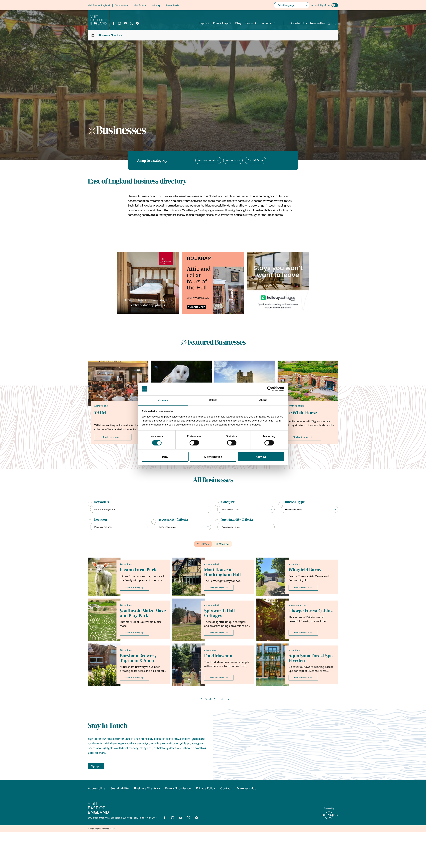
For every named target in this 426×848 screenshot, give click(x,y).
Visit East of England (99, 5)
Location (100, 519)
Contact (226, 788)
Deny (165, 456)
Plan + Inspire (222, 23)
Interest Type (295, 502)
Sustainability (119, 788)
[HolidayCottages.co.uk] (278, 283)
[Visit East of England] (98, 20)
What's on (268, 23)
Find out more (111, 437)
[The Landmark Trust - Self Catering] (148, 283)
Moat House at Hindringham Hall (222, 572)
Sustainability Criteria (237, 519)
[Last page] (228, 699)
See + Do (251, 23)
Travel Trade (172, 5)
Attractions (233, 160)
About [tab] (263, 400)
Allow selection (213, 456)
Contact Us (299, 23)
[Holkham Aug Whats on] (213, 283)
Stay (238, 23)
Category (228, 502)
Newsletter (317, 23)
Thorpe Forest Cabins (310, 611)
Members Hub (246, 788)
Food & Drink (255, 160)
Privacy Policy (205, 788)
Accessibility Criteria (173, 519)
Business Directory (147, 788)
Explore (204, 23)
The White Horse (300, 413)
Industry (156, 5)
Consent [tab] (163, 400)
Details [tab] (213, 400)
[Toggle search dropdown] (334, 23)
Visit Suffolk (140, 5)
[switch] (194, 442)
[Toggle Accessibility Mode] (334, 5)
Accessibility (96, 788)
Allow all (261, 456)
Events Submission (178, 788)
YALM (100, 413)
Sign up (95, 766)
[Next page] (222, 699)
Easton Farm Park (138, 570)
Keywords (101, 502)
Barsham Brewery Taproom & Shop (138, 658)
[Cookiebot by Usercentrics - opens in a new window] (269, 388)
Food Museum (218, 655)
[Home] (93, 35)
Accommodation (208, 160)
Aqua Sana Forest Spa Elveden (311, 658)
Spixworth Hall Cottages (219, 613)
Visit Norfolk (121, 5)
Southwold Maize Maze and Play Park (143, 613)
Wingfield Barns (305, 570)
